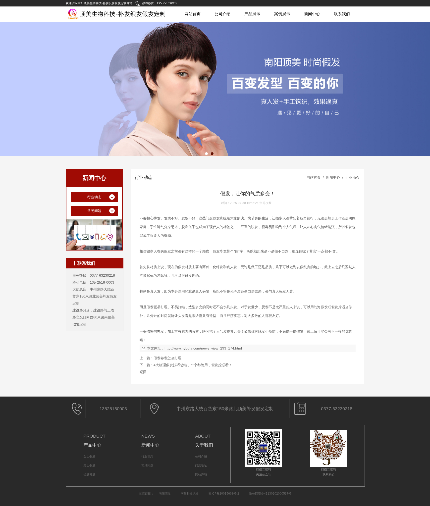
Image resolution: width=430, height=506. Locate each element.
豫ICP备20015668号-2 (224, 493)
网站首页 (193, 14)
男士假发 (89, 465)
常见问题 (147, 465)
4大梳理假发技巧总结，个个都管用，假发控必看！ (193, 365)
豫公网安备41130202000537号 (270, 493)
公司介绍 (222, 14)
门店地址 (201, 465)
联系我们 (342, 14)
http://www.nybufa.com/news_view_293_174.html (203, 348)
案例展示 (282, 14)
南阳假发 (165, 493)
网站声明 (201, 474)
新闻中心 (312, 14)
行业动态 (351, 177)
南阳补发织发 (190, 493)
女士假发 (89, 456)
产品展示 (252, 14)
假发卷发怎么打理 (167, 358)
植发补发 (89, 474)
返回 (143, 372)
